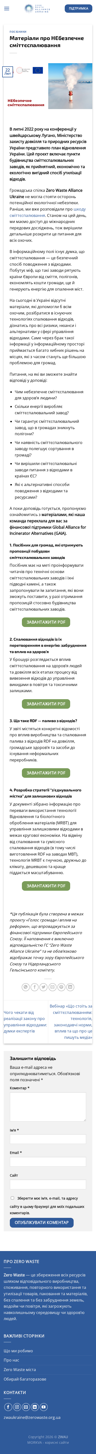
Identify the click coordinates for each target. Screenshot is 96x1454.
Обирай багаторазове (25, 1379)
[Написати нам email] (26, 1407)
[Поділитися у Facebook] (35, 987)
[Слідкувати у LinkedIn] (35, 1407)
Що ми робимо (18, 1350)
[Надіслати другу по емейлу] (52, 987)
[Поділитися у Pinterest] (61, 987)
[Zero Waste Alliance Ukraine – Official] (37, 8)
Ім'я (14, 1130)
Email (16, 1152)
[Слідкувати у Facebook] (8, 1407)
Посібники (18, 31)
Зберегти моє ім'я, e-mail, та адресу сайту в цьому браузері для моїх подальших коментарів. (47, 1205)
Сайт (14, 1175)
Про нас (11, 1360)
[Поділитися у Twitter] (43, 987)
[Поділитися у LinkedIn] (70, 987)
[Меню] (7, 8)
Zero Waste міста (20, 1369)
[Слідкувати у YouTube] (44, 1407)
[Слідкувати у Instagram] (17, 1407)
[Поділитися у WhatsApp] (26, 987)
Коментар (20, 1088)
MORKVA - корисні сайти (48, 1442)
